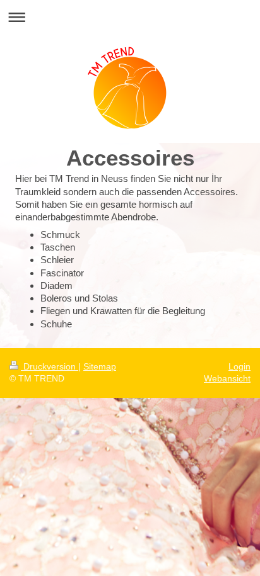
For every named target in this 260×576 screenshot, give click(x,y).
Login (239, 366)
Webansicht (227, 378)
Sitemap (99, 366)
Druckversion (49, 366)
